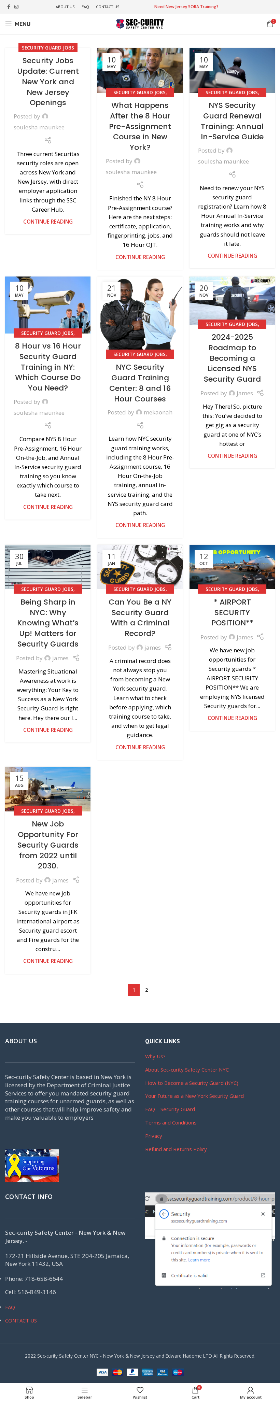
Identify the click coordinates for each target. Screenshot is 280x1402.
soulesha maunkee (39, 127)
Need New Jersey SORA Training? (186, 7)
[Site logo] (140, 23)
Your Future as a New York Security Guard (194, 1095)
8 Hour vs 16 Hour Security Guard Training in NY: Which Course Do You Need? (48, 367)
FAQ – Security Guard (170, 1109)
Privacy (153, 1135)
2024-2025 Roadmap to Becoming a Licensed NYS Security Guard (232, 358)
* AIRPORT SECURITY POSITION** (232, 612)
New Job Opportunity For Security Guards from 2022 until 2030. (48, 845)
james (245, 393)
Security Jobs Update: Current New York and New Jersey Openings (48, 81)
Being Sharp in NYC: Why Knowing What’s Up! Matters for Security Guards (48, 623)
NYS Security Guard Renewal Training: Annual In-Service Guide (232, 121)
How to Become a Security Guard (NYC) (191, 1082)
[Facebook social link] (8, 7)
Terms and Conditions (171, 1122)
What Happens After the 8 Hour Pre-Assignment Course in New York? (140, 126)
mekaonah (158, 412)
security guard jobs (48, 47)
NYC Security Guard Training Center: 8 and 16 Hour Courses (140, 383)
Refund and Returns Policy (176, 1149)
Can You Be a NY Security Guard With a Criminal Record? (140, 618)
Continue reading (48, 221)
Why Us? (155, 1056)
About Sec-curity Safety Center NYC (187, 1069)
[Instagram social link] (16, 7)
